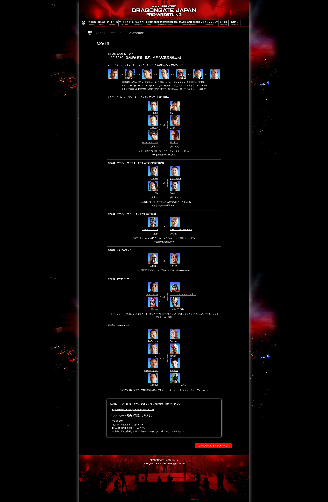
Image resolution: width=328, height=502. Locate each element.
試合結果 (102, 23)
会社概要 (223, 23)
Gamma (173, 341)
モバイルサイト (138, 23)
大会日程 (92, 23)
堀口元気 (174, 142)
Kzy (171, 113)
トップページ (99, 33)
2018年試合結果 (136, 33)
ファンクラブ (125, 23)
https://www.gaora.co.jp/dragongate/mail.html (133, 409)
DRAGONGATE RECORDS (165, 23)
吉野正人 (154, 128)
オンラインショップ (209, 23)
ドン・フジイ (152, 294)
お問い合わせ (172, 460)
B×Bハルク (153, 341)
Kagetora (174, 266)
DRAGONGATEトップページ (213, 445)
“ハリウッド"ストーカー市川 (183, 294)
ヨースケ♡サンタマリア (181, 229)
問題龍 (173, 356)
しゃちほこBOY (177, 309)
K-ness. (154, 309)
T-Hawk (154, 178)
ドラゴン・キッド (150, 229)
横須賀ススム (176, 128)
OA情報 (149, 23)
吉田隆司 (154, 266)
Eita (156, 193)
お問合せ (235, 23)
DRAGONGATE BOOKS (189, 23)
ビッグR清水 (175, 178)
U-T (156, 356)
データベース (112, 23)
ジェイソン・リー (150, 142)
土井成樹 (154, 113)
